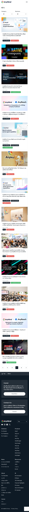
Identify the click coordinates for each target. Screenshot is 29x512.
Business (17, 11)
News (9, 373)
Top (4, 373)
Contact (14, 411)
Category (3, 11)
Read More (14, 393)
